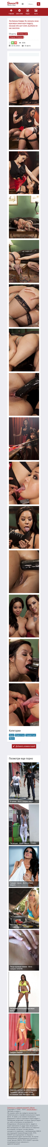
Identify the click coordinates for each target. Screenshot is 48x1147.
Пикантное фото (14, 4)
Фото (36, 14)
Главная (11, 14)
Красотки (20, 735)
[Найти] (38, 4)
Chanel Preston (16, 37)
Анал (11, 735)
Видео (28, 14)
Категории (19, 14)
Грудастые (30, 735)
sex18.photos (31, 1109)
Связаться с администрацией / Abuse (21, 1108)
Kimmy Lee (22, 33)
